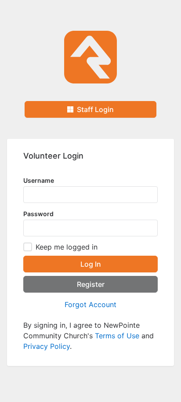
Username (38, 180)
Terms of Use (117, 335)
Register (91, 284)
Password (38, 213)
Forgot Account (90, 304)
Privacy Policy (46, 346)
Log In (90, 264)
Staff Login (93, 109)
